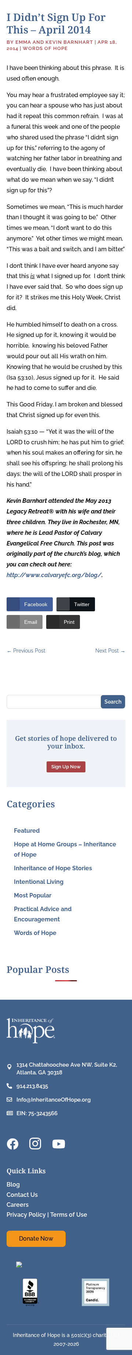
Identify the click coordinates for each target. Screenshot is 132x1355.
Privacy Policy (26, 1214)
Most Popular (32, 895)
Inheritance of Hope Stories (53, 868)
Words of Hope (45, 48)
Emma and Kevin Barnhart (54, 42)
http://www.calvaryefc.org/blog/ (54, 575)
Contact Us (22, 1194)
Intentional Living (38, 881)
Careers (18, 1204)
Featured (27, 830)
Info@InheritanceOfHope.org (53, 1099)
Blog (13, 1184)
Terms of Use (68, 1214)
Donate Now (36, 1238)
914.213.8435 (32, 1086)
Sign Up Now (66, 766)
